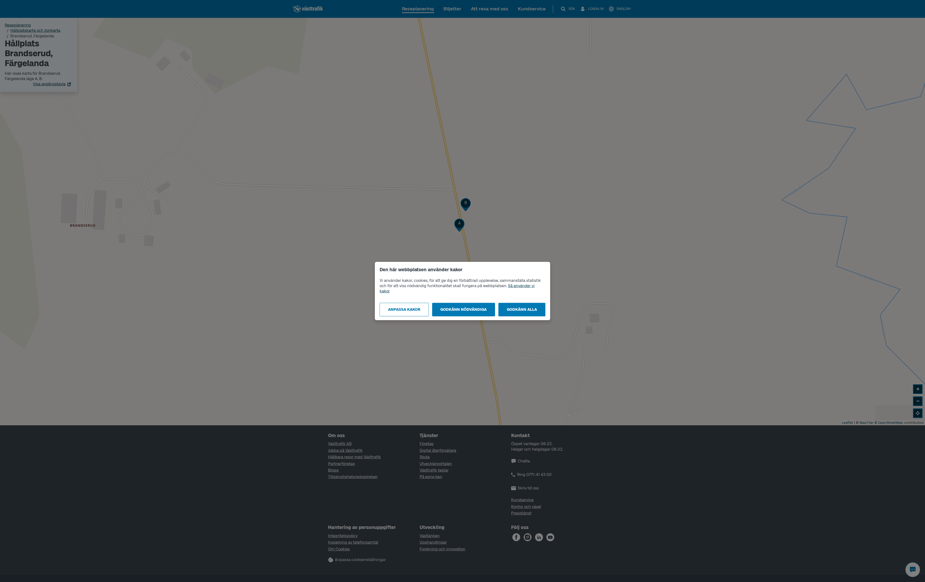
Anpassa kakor (404, 309)
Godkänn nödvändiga (463, 309)
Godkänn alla (522, 309)
